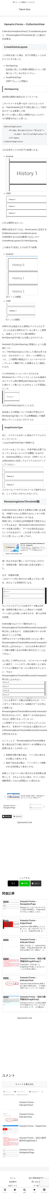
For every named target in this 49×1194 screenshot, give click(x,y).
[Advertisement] (24, 848)
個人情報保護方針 (36, 1178)
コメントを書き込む (24, 1084)
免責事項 (12, 1182)
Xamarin (8, 816)
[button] (35, 883)
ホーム (13, 1178)
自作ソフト (12, 1186)
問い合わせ (36, 1182)
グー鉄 (36, 1186)
